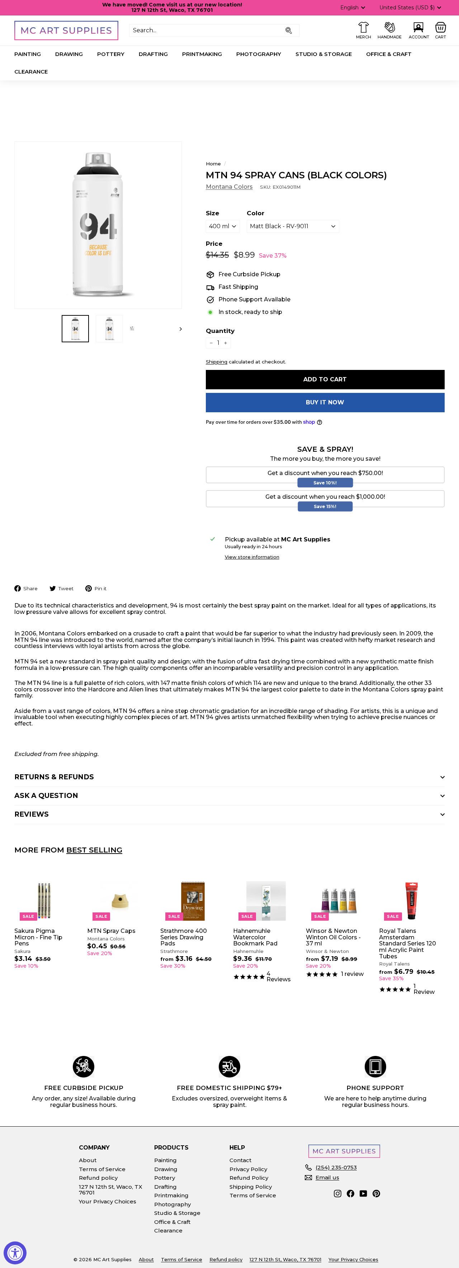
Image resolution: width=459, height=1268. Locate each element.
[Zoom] (98, 225)
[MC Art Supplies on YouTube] (363, 1193)
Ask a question (46, 796)
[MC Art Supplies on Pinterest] (376, 1193)
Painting (27, 54)
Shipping (216, 362)
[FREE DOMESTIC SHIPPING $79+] (229, 1066)
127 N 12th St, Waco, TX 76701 (110, 1189)
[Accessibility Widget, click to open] (15, 1252)
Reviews (31, 814)
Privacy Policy (248, 1169)
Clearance (31, 71)
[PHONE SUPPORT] (375, 1066)
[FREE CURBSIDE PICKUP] (83, 1066)
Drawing (69, 54)
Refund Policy (249, 1177)
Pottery (110, 54)
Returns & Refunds (54, 777)
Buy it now (325, 402)
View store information (252, 557)
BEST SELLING (94, 849)
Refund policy (98, 1177)
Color (255, 213)
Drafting (153, 54)
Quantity (220, 331)
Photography (258, 54)
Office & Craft (389, 54)
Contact (240, 1160)
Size (212, 213)
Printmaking (202, 54)
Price (214, 243)
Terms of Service (102, 1169)
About (87, 1160)
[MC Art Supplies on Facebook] (350, 1193)
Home (213, 163)
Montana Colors (229, 186)
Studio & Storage (323, 54)
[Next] (177, 328)
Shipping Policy (251, 1186)
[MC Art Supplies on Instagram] (337, 1193)
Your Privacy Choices (107, 1201)
